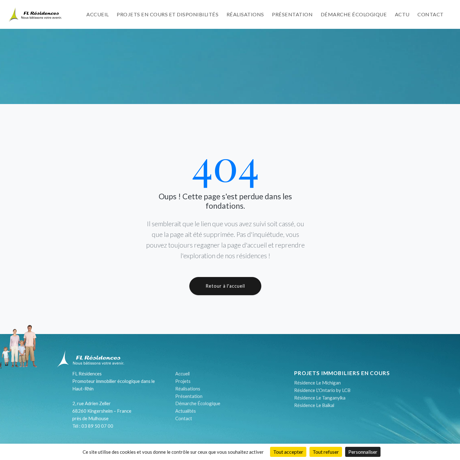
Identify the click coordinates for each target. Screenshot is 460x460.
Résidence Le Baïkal (314, 405)
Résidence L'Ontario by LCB (322, 390)
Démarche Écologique (197, 403)
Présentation (292, 14)
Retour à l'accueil (225, 286)
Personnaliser (362, 452)
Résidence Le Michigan (317, 382)
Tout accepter (288, 452)
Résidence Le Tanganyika (319, 397)
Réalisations (245, 14)
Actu (402, 14)
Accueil (97, 14)
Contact (430, 14)
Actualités (185, 411)
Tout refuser (326, 452)
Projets (183, 381)
